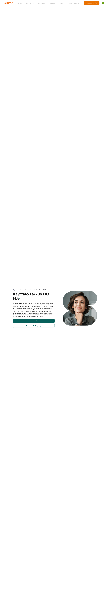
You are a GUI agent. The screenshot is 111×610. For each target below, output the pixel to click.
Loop (61, 3)
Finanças (19, 3)
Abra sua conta (92, 3)
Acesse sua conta (74, 3)
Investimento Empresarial (24, 289)
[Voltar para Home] (8, 3)
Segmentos (41, 3)
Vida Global (52, 3)
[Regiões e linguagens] (104, 3)
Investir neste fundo (33, 321)
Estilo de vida (30, 3)
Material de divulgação (32, 325)
